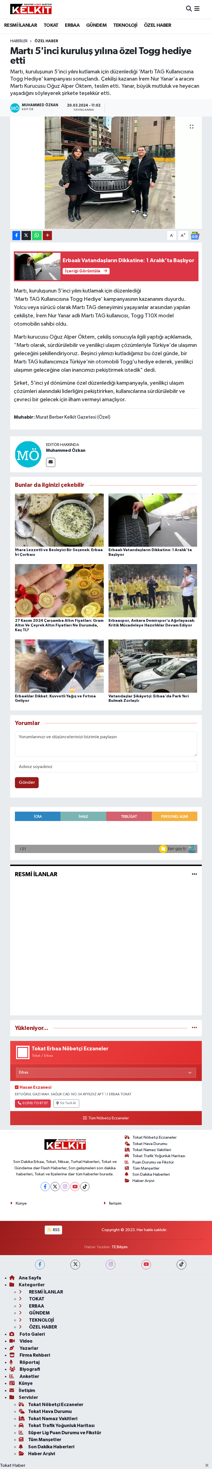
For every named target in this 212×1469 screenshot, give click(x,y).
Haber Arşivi (143, 1181)
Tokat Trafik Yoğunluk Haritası (158, 1156)
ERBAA (72, 25)
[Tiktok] (84, 1186)
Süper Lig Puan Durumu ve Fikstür (64, 1432)
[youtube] (146, 1264)
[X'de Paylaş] (26, 235)
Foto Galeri (32, 1334)
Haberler (19, 41)
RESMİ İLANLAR (20, 25)
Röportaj (29, 1362)
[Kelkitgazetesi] (31, 9)
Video (26, 1341)
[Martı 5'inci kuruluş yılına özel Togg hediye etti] (106, 172)
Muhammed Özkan (65, 450)
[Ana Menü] (197, 9)
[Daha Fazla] (47, 235)
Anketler (29, 1376)
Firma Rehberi (34, 1355)
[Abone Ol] (195, 235)
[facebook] (40, 1264)
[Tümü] (194, 1028)
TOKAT (51, 25)
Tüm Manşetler (146, 1168)
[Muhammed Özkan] (28, 454)
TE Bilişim (120, 1247)
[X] (55, 1186)
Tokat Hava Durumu (149, 1144)
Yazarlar (28, 1348)
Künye (21, 1203)
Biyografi (29, 1369)
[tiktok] (181, 1264)
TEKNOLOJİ (125, 25)
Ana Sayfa (30, 1278)
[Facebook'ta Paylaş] (16, 235)
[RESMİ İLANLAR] (194, 874)
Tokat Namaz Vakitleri (151, 1150)
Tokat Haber (12, 1465)
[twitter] (75, 1264)
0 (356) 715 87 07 (35, 1103)
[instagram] (110, 1264)
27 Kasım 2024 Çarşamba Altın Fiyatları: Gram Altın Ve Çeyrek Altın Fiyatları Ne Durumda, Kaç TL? (59, 625)
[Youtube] (75, 1186)
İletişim (115, 1203)
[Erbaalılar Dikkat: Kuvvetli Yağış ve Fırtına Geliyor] (59, 666)
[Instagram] (65, 1186)
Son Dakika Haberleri (151, 1174)
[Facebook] (45, 1186)
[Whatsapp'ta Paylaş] (37, 235)
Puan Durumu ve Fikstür (153, 1162)
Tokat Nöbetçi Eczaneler (154, 1137)
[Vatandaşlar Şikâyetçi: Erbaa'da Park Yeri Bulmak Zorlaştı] (152, 666)
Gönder (27, 782)
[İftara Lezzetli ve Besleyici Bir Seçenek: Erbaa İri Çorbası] (59, 519)
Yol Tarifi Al (68, 1103)
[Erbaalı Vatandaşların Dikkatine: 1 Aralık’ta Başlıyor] (152, 519)
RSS (56, 1230)
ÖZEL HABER (157, 25)
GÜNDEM (96, 25)
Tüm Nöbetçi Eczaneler (108, 1118)
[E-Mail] (50, 462)
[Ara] (189, 9)
